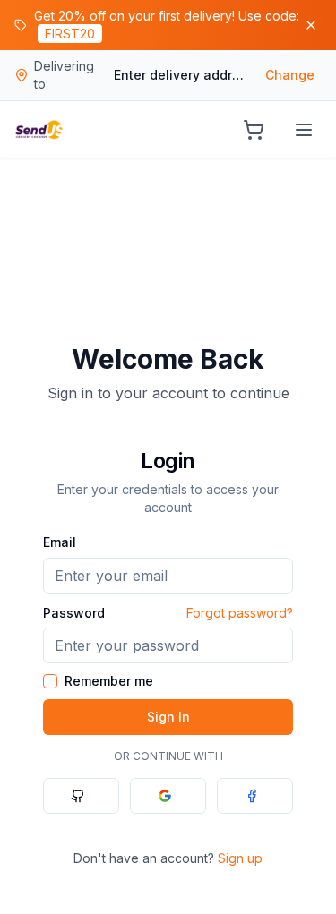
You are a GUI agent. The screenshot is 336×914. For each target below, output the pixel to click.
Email (59, 542)
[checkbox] (50, 681)
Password (74, 612)
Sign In (168, 716)
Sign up (240, 858)
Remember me (109, 681)
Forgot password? (239, 612)
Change (289, 74)
